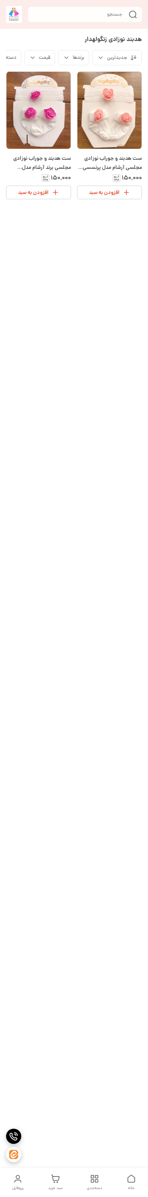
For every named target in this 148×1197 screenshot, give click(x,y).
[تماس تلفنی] (13, 1136)
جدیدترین (117, 57)
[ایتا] (13, 1154)
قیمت (44, 57)
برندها (78, 57)
